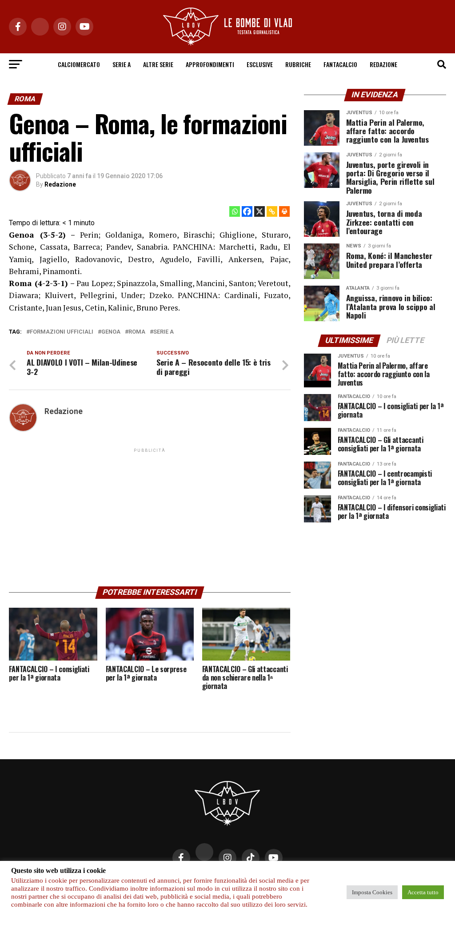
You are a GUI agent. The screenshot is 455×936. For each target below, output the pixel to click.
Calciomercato (79, 64)
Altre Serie (158, 64)
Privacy (150, 883)
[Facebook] (247, 211)
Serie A (163, 332)
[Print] (284, 211)
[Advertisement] (149, 516)
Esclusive (260, 64)
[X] (259, 211)
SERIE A (121, 64)
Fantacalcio (340, 64)
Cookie (274, 883)
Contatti (183, 883)
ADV (250, 883)
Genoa (110, 332)
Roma (136, 332)
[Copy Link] (272, 211)
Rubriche (298, 64)
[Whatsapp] (234, 211)
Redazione (383, 64)
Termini (304, 883)
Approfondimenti (210, 64)
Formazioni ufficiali (61, 332)
